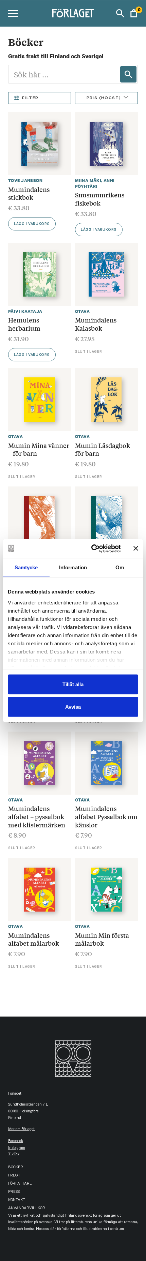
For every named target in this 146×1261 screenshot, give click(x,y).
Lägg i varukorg (32, 224)
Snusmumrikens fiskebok (99, 199)
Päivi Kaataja (25, 311)
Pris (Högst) (104, 98)
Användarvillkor (26, 1208)
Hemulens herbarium (24, 324)
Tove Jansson (25, 180)
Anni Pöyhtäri (95, 183)
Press (14, 1192)
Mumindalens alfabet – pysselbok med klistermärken (36, 816)
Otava (82, 311)
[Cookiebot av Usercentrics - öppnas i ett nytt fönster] (92, 548)
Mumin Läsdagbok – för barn (105, 449)
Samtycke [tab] (26, 567)
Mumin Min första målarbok (102, 939)
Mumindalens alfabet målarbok (33, 939)
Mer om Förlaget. (21, 1129)
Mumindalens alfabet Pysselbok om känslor (106, 816)
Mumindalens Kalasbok (95, 324)
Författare (20, 1184)
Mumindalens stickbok (29, 193)
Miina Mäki (88, 180)
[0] (134, 13)
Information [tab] (73, 567)
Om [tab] (119, 567)
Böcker (15, 1168)
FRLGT (14, 1176)
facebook (15, 1141)
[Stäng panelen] (135, 548)
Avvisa (73, 706)
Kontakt (16, 1200)
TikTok (13, 1155)
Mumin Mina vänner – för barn (38, 449)
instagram (16, 1148)
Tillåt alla (73, 684)
